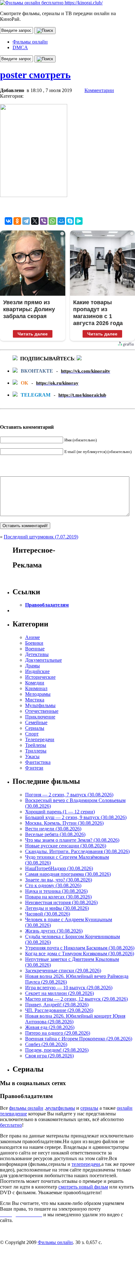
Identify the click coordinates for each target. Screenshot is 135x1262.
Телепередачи (39, 739)
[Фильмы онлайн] (51, 2)
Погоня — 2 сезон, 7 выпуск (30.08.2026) (69, 794)
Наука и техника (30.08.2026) (56, 891)
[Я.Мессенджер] (79, 221)
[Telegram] (26, 221)
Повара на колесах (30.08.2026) (58, 896)
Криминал (36, 688)
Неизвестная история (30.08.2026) (61, 902)
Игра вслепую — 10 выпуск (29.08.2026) (68, 987)
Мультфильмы (40, 705)
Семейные (36, 722)
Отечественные (41, 711)
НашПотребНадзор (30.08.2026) (59, 868)
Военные (35, 648)
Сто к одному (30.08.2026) (53, 885)
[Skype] (70, 221)
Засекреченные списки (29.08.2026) (63, 970)
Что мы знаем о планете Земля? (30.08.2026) (72, 840)
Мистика (34, 699)
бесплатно (11, 1125)
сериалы (89, 1108)
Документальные (43, 660)
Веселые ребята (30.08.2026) (55, 834)
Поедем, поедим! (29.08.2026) (57, 1050)
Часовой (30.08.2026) (47, 913)
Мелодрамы (38, 694)
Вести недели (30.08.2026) (53, 828)
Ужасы (32, 756)
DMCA (20, 47)
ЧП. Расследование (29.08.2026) (59, 1010)
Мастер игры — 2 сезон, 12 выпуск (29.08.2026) (76, 999)
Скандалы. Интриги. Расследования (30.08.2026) (77, 851)
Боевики (34, 643)
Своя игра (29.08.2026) (49, 1055)
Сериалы (34, 728)
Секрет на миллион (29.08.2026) (59, 993)
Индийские (37, 671)
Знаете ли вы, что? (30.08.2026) (58, 879)
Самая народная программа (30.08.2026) (68, 874)
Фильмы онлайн (30, 41)
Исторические (40, 677)
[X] (35, 221)
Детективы (37, 654)
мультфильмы (60, 1108)
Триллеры (35, 750)
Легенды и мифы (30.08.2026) (57, 908)
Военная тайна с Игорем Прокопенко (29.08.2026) (78, 1038)
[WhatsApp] (52, 221)
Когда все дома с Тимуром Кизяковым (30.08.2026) (79, 953)
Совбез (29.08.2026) (46, 1044)
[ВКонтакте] (8, 221)
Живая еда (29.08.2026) (49, 1027)
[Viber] (43, 221)
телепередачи (86, 1164)
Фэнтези (34, 768)
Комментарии (99, 90)
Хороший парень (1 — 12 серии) (60, 811)
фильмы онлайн (26, 1108)
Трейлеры (35, 745)
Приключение (40, 716)
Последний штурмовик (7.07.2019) (41, 536)
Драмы (32, 665)
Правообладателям (47, 605)
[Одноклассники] (17, 221)
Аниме (32, 637)
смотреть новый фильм (83, 1186)
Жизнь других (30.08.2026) (54, 930)
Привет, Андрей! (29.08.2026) (57, 1004)
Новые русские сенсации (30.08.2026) (65, 845)
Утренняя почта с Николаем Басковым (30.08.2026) (79, 948)
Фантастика (38, 762)
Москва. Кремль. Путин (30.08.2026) (64, 823)
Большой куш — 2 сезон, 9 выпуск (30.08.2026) (76, 817)
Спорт (32, 733)
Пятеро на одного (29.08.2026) (57, 1033)
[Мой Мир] (61, 221)
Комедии (34, 682)
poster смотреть (35, 74)
